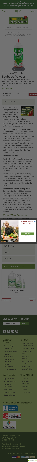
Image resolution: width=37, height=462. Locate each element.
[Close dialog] (35, 221)
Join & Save (27, 233)
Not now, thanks (27, 235)
